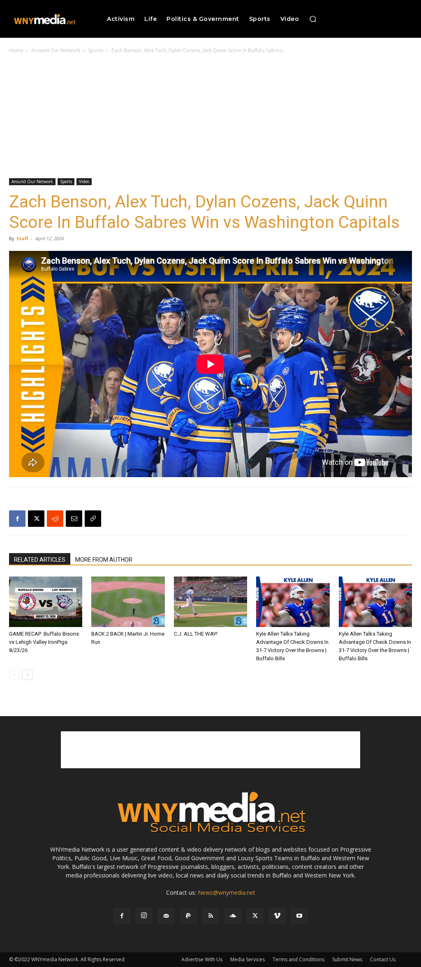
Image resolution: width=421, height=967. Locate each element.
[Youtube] (299, 916)
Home (16, 50)
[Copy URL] (93, 518)
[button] (312, 18)
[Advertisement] (210, 116)
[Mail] (166, 916)
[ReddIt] (55, 518)
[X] (36, 518)
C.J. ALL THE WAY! (195, 634)
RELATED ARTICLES (39, 559)
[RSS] (210, 916)
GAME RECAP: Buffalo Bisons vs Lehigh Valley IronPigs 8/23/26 (44, 642)
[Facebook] (17, 518)
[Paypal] (188, 916)
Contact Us (383, 959)
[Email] (74, 518)
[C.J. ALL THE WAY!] (210, 602)
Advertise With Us (201, 959)
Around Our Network (55, 50)
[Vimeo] (277, 916)
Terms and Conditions (298, 959)
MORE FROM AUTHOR (103, 559)
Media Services (247, 959)
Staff (22, 238)
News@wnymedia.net (226, 892)
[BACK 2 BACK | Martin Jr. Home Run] (127, 602)
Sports (95, 50)
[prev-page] (14, 675)
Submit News (347, 959)
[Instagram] (144, 915)
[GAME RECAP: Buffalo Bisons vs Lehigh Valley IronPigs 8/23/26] (45, 602)
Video (84, 181)
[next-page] (27, 675)
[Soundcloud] (232, 916)
